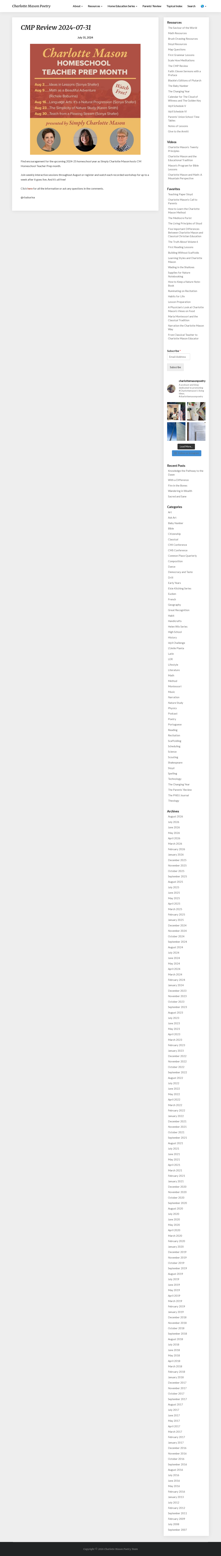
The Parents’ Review (180, 789)
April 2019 (174, 1295)
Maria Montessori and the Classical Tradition (183, 318)
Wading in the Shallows (181, 267)
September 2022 (177, 1072)
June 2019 (174, 1284)
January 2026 (176, 854)
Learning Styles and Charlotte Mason (185, 259)
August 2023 (175, 1012)
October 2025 (176, 871)
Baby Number (175, 523)
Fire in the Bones (177, 485)
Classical (173, 539)
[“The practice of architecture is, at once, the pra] (176, 431)
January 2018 (176, 1377)
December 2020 (177, 1186)
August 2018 (175, 1339)
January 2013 (176, 1496)
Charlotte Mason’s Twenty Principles (183, 149)
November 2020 (177, 1192)
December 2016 (177, 1447)
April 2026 (174, 838)
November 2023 (177, 996)
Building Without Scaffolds (183, 252)
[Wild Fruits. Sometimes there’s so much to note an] (196, 411)
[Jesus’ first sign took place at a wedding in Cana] (176, 411)
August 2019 (175, 1273)
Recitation (174, 735)
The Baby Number (178, 85)
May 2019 (174, 1290)
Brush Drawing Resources (183, 38)
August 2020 (175, 1208)
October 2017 (176, 1393)
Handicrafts (175, 621)
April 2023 (174, 1034)
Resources (94, 6)
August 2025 (175, 881)
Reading (172, 729)
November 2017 (177, 1388)
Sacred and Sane (177, 496)
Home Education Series (122, 6)
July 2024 (173, 952)
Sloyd (171, 768)
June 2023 (174, 1023)
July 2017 (173, 1409)
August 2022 (175, 1077)
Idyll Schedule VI (177, 111)
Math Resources (177, 33)
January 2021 (176, 1181)
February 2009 (176, 1518)
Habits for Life (176, 296)
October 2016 (176, 1458)
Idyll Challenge (176, 642)
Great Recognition (178, 610)
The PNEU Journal (178, 795)
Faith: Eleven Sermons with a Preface (184, 73)
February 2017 (176, 1437)
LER (170, 659)
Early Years (174, 582)
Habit (171, 615)
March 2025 (175, 909)
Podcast (172, 713)
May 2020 (174, 1224)
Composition (175, 561)
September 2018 (177, 1333)
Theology (173, 800)
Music (171, 691)
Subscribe (174, 350)
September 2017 (177, 1399)
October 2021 (176, 1132)
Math (171, 675)
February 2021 (176, 1175)
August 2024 (175, 947)
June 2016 (174, 1480)
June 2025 (174, 892)
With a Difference (178, 479)
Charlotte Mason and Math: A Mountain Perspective (185, 176)
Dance (171, 566)
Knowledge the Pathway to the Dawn (185, 472)
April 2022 (174, 1099)
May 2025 (174, 898)
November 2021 (177, 1126)
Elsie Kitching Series (179, 588)
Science (172, 751)
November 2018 (177, 1322)
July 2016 (173, 1475)
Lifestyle (173, 664)
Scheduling (174, 746)
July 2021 (173, 1148)
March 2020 (175, 1235)
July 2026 (173, 821)
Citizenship (174, 533)
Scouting (173, 757)
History (172, 637)
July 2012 (173, 1502)
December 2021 (177, 1121)
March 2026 (175, 843)
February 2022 (176, 1110)
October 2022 (176, 1066)
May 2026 (174, 832)
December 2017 (177, 1382)
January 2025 (176, 919)
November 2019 (177, 1257)
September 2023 (177, 1007)
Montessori (174, 686)
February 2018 (176, 1371)
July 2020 (173, 1213)
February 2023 (176, 1045)
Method (172, 680)
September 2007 (177, 1529)
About (77, 6)
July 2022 (173, 1083)
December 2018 (177, 1317)
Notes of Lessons (178, 126)
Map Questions (177, 49)
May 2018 (174, 1355)
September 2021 (177, 1137)
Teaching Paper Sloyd (180, 194)
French (172, 599)
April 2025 (174, 903)
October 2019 (176, 1262)
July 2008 (173, 1524)
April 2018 (174, 1360)
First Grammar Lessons (181, 54)
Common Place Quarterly (182, 555)
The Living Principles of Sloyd (185, 223)
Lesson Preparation (179, 301)
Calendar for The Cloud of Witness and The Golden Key (184, 98)
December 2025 (177, 860)
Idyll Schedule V (177, 105)
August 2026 (175, 816)
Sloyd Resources (177, 44)
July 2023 (173, 1017)
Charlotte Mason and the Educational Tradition (182, 158)
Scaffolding (174, 740)
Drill (170, 577)
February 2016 (176, 1491)
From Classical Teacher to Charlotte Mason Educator (183, 336)
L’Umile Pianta (176, 648)
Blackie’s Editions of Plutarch (184, 80)
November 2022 (177, 1061)
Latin (171, 653)
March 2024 (175, 974)
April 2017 (174, 1426)
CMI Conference (177, 544)
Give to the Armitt (178, 131)
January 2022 (176, 1115)
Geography (174, 604)
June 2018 (174, 1350)
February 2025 (176, 914)
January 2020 (176, 1246)
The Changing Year (179, 91)
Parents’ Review (151, 6)
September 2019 (177, 1268)
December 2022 (177, 1056)
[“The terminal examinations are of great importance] (196, 431)
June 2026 (174, 827)
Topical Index (174, 6)
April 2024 (174, 968)
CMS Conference (178, 550)
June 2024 (174, 957)
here (30, 188)
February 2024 (176, 979)
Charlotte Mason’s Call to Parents (182, 201)
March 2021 (175, 1170)
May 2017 (174, 1420)
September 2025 (177, 876)
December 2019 (177, 1251)
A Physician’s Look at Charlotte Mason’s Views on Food (186, 309)
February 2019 (176, 1306)
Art (170, 512)
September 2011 (177, 1513)
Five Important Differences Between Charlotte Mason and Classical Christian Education (185, 232)
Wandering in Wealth (180, 490)
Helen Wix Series (178, 626)
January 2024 (176, 985)
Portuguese (175, 724)
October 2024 (176, 936)
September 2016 (177, 1464)
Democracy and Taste (180, 571)
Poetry (172, 719)
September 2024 (177, 941)
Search (191, 6)
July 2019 (173, 1279)
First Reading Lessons (180, 247)
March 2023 (175, 1039)
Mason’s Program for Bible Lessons (183, 167)
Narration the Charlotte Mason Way (186, 327)
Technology (174, 778)
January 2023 (176, 1050)
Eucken (172, 593)
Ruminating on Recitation (182, 290)
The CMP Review (178, 65)
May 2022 (174, 1094)
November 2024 (177, 930)
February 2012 (176, 1507)
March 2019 (175, 1301)
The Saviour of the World (182, 27)
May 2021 (174, 1159)
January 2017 (176, 1442)
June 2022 (174, 1088)
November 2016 (177, 1453)
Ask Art (172, 517)
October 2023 (176, 1001)
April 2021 (174, 1164)
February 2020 (176, 1241)
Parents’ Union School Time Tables (183, 118)
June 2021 (174, 1154)
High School (175, 631)
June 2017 (174, 1415)
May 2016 (174, 1486)
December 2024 (177, 925)
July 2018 (173, 1344)
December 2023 (177, 990)
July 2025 (173, 887)
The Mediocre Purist (180, 218)
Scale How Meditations (181, 60)
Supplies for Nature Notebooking (179, 274)
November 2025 (177, 865)
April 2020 (174, 1230)
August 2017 (175, 1404)
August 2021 (175, 1143)
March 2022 (175, 1105)
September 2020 (177, 1202)
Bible (171, 528)
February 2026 (176, 849)
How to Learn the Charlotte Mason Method (184, 210)
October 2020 (176, 1197)
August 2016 (175, 1469)
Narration (173, 697)
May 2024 (174, 963)
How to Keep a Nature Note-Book (184, 283)
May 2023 (174, 1028)
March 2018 (175, 1366)
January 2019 (176, 1311)
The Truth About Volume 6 (183, 241)
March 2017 (175, 1431)
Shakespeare (175, 762)
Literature (174, 670)
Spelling (172, 773)
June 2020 (174, 1219)
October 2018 (176, 1328)
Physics (172, 708)
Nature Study (175, 702)
